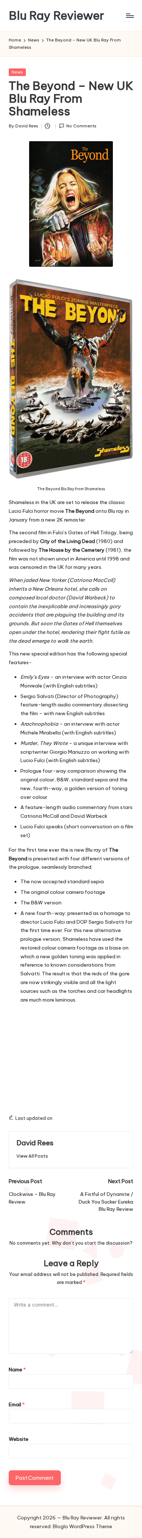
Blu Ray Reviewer (56, 15)
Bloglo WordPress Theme (82, 1526)
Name (17, 1369)
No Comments (81, 125)
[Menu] (129, 15)
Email (17, 1404)
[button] (32, 1156)
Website (18, 1439)
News (17, 72)
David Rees (35, 1142)
